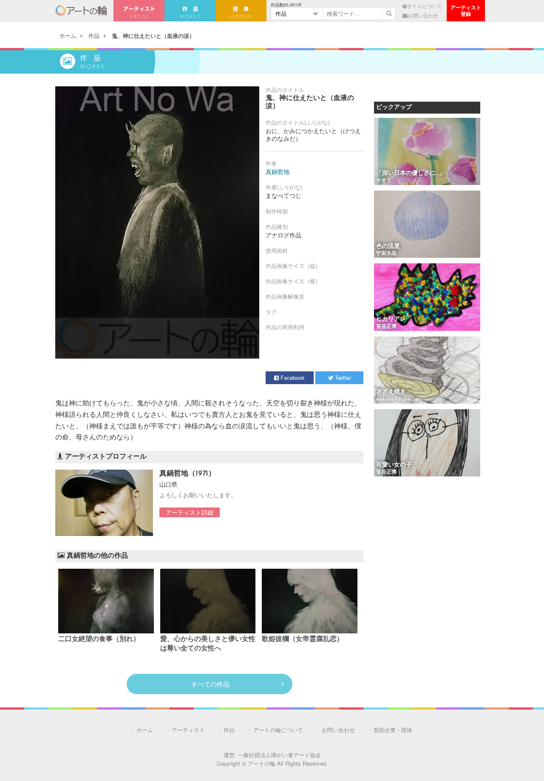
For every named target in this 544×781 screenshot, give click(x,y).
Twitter (342, 377)
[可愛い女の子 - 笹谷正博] (427, 443)
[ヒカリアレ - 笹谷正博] (427, 297)
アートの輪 (81, 11)
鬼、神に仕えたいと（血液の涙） (153, 35)
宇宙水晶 (386, 253)
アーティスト (138, 10)
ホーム (68, 35)
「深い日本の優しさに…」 (410, 173)
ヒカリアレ (391, 319)
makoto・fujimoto (397, 399)
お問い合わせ (423, 15)
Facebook (292, 377)
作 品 (189, 10)
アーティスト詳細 (189, 512)
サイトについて (424, 6)
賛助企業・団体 (393, 730)
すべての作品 (210, 683)
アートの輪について (278, 730)
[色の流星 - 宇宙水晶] (427, 225)
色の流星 (388, 246)
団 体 (240, 10)
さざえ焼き (391, 392)
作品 (93, 35)
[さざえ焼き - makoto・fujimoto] (427, 370)
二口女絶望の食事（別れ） (99, 639)
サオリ (383, 180)
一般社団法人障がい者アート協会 (279, 755)
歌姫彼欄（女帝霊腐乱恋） (302, 639)
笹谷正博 (386, 326)
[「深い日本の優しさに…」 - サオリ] (427, 152)
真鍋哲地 (277, 171)
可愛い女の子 (394, 465)
